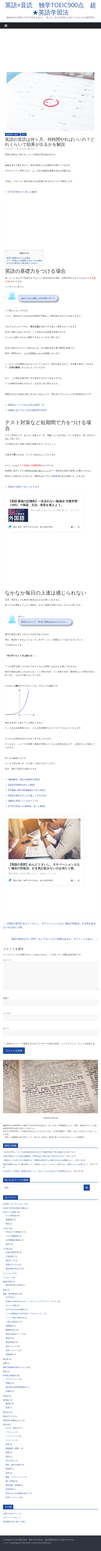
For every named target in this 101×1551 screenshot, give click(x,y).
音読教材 (9, 1354)
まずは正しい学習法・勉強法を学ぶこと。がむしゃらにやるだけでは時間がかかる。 (38, 1171)
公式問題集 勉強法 (13, 1240)
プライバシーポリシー (12, 1517)
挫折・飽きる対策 (13, 1464)
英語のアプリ (8, 1416)
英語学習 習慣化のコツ (12, 1420)
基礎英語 (9, 1219)
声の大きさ (10, 1460)
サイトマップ (8, 1273)
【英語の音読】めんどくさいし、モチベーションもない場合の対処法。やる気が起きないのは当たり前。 (49, 925)
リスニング (7, 1277)
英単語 (6, 1400)
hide (26, 253)
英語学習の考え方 (13, 1268)
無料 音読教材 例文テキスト (14, 1367)
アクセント (10, 1432)
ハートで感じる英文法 (15, 1317)
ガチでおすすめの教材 (15, 1309)
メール (7, 1013)
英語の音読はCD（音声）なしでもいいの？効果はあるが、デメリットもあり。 (54, 938)
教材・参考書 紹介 (10, 1293)
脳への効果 (10, 1481)
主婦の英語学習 (12, 1252)
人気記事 (9, 1256)
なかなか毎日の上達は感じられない (22, 263)
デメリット (10, 1440)
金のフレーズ (11, 1346)
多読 (5, 1289)
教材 (7, 1223)
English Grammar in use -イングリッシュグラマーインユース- (31, 1301)
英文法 (6, 1412)
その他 (6, 1249)
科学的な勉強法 (9, 1375)
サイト (6, 1028)
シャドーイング (12, 1436)
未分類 (6, 1359)
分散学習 (55, 476)
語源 (7, 1407)
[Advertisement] (50, 48)
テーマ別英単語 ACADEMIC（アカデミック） (24, 1313)
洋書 (5, 1363)
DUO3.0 (9, 1297)
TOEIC (5, 1228)
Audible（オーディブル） (13, 1204)
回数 (7, 1452)
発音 (5, 1371)
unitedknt (23, 149)
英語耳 (8, 1338)
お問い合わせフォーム (12, 1513)
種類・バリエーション (15, 1477)
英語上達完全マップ (14, 1334)
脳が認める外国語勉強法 (16, 1387)
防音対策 (9, 1489)
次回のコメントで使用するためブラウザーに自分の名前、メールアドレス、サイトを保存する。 (51, 1043)
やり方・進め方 (12, 1428)
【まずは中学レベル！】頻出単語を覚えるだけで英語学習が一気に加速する (34, 1152)
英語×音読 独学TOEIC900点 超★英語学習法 (50, 8)
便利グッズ (10, 1260)
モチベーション (12, 1379)
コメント (7, 959)
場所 (7, 1456)
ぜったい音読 (11, 1305)
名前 (6, 998)
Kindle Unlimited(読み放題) (14, 1208)
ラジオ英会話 (11, 1215)
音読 (23, 134)
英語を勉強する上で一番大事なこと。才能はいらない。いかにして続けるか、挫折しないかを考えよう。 (46, 1164)
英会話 (6, 1396)
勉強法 (8, 1403)
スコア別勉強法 (12, 1236)
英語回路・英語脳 (13, 1485)
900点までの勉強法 (14, 1232)
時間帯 (8, 1468)
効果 (7, 1444)
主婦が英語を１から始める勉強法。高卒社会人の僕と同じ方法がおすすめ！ (34, 1156)
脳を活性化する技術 (14, 1285)
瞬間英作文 (10, 1330)
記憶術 (8, 1391)
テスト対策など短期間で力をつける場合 (24, 260)
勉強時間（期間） (12, 134)
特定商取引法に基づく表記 (14, 1521)
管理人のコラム (12, 1264)
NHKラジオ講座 (9, 1212)
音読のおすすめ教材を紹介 (17, 1493)
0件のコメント (35, 149)
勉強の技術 (7, 1281)
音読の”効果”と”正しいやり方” (23, 486)
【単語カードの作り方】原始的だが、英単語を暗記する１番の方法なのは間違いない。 (39, 1160)
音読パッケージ (12, 1350)
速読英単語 (10, 1342)
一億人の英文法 (12, 1321)
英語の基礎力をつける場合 (18, 258)
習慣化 (8, 1383)
